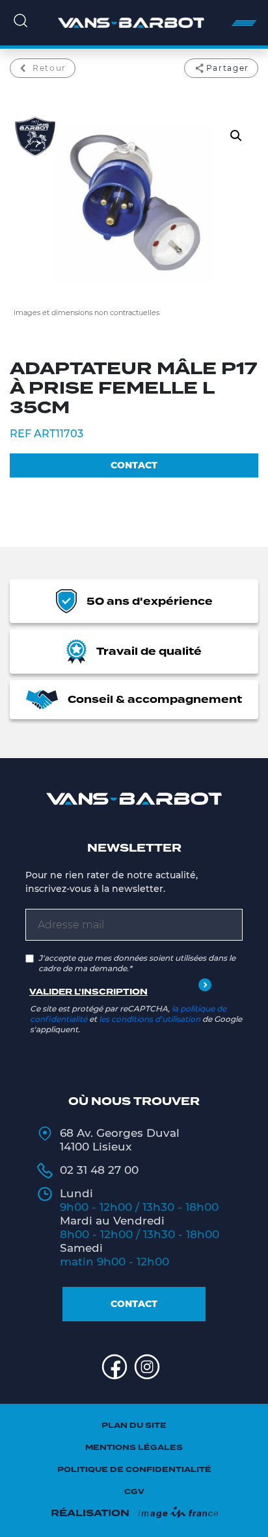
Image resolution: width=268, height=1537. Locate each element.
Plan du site (134, 1425)
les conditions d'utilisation (149, 1019)
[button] (236, 135)
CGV (134, 1491)
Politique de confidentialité (134, 1469)
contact (134, 465)
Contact (134, 1304)
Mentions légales (134, 1447)
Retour (49, 68)
